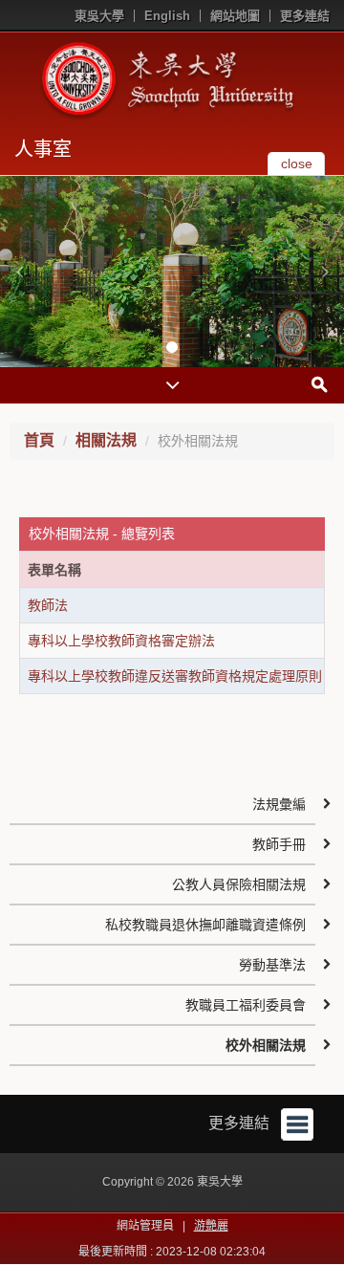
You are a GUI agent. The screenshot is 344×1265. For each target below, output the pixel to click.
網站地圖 (235, 16)
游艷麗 (211, 1225)
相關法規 (106, 440)
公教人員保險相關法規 (239, 884)
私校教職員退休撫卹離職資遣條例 (205, 924)
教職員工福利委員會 (245, 1005)
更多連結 (305, 16)
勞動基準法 (272, 964)
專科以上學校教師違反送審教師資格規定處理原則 (175, 676)
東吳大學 (99, 16)
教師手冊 (279, 844)
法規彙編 (279, 804)
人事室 (43, 149)
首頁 (39, 440)
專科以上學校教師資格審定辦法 (121, 640)
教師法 (48, 605)
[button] (19, 271)
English (167, 16)
